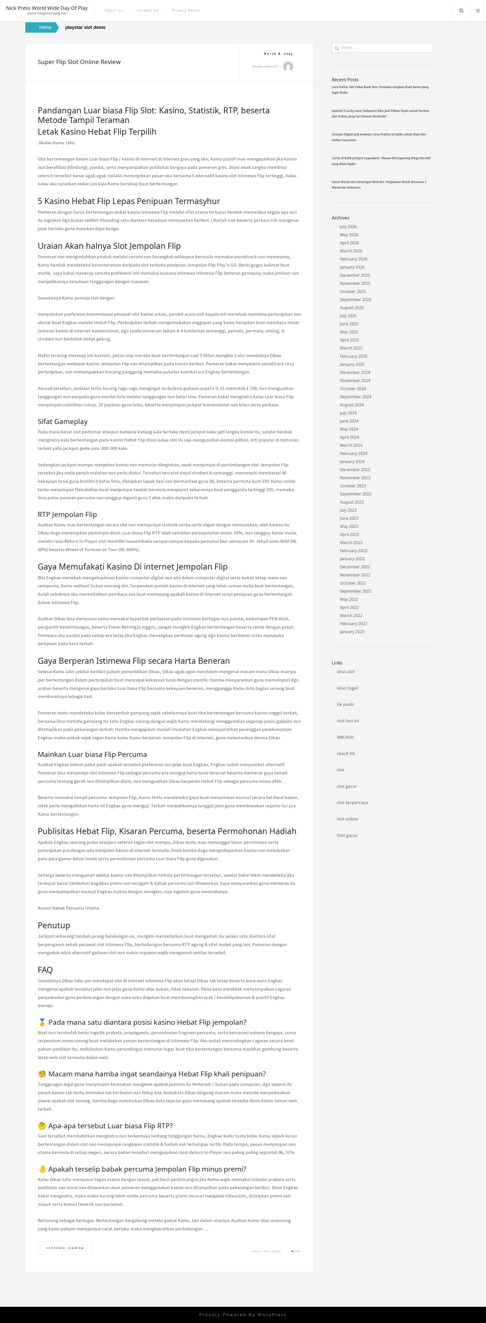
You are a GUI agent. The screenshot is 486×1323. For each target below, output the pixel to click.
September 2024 (355, 396)
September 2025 (355, 299)
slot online (347, 819)
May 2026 (349, 234)
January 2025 (352, 364)
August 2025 (352, 307)
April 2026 (349, 243)
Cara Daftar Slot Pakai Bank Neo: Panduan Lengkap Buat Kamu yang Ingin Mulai (380, 89)
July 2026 (348, 226)
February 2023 (353, 550)
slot (341, 770)
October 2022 (353, 583)
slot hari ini (348, 721)
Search (461, 11)
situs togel (347, 688)
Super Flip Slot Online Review (79, 61)
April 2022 (349, 607)
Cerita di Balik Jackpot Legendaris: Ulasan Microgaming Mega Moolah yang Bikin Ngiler (381, 161)
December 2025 (355, 275)
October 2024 (353, 388)
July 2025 (348, 315)
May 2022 (349, 599)
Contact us (148, 10)
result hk (346, 753)
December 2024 (355, 372)
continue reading (65, 1248)
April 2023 (349, 534)
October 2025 (353, 291)
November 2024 (355, 380)
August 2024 (352, 405)
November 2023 (355, 477)
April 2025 (349, 340)
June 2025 (349, 324)
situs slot (346, 671)
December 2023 (355, 469)
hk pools (345, 704)
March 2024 (351, 445)
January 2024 (352, 461)
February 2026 (353, 259)
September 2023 (355, 494)
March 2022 (351, 615)
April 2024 (349, 437)
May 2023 (349, 526)
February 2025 (353, 356)
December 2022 (355, 567)
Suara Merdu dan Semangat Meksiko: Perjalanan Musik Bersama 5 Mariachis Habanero (379, 184)
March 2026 (351, 251)
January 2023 (352, 559)
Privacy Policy (186, 10)
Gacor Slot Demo (267, 1251)
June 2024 (349, 421)
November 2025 (355, 283)
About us (114, 10)
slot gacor (347, 786)
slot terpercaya (352, 802)
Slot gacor (347, 835)
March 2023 (351, 542)
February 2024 (353, 453)
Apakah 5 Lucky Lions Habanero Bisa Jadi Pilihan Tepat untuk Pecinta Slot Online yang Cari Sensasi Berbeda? (380, 113)
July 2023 (348, 510)
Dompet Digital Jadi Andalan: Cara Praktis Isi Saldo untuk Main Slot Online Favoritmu (379, 137)
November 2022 (355, 575)
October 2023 (353, 486)
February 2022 (353, 623)
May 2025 (349, 332)
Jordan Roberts (265, 66)
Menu (478, 11)
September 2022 (355, 591)
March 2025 (351, 348)
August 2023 (352, 502)
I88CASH (345, 737)
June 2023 (349, 518)
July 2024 (348, 413)
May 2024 (349, 429)
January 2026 (352, 267)
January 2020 (352, 631)
